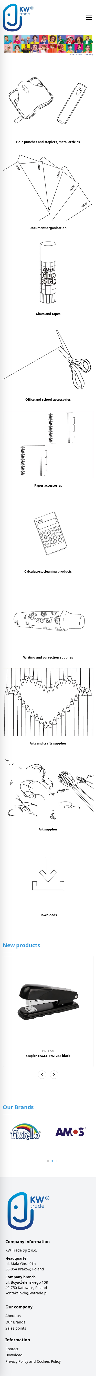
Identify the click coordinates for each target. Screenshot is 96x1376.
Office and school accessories (48, 399)
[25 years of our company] (48, 45)
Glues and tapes (48, 314)
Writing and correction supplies (48, 657)
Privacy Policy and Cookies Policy (33, 1361)
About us (13, 1315)
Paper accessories (48, 485)
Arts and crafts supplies (48, 743)
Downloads (48, 915)
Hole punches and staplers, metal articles (48, 142)
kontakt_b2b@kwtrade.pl (26, 1293)
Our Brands (15, 1322)
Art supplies (48, 829)
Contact (11, 1348)
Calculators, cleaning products (48, 571)
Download (14, 1355)
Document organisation (48, 228)
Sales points (15, 1328)
